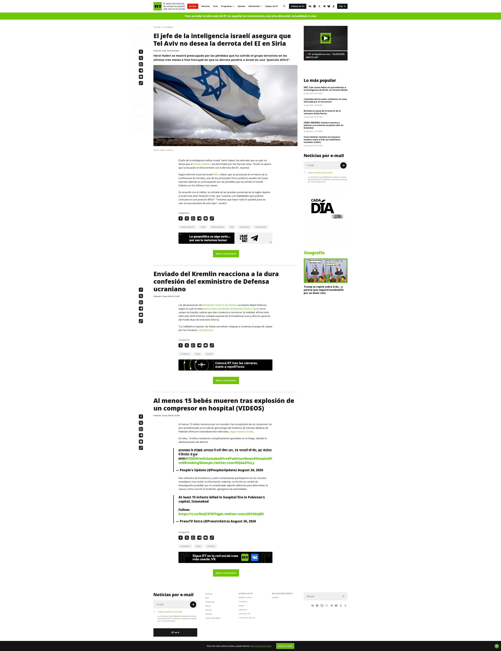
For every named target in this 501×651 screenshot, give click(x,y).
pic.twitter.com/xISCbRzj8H (241, 514)
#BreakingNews (195, 462)
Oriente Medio (217, 227)
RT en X (175, 632)
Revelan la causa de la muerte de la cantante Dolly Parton (322, 112)
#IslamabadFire (215, 458)
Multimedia (254, 6)
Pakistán (211, 546)
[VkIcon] (310, 6)
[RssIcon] (345, 605)
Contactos (243, 601)
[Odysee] (322, 605)
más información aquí (261, 646)
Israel (203, 227)
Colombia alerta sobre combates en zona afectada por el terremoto (325, 100)
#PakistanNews (241, 458)
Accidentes (185, 546)
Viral (215, 6)
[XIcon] (319, 6)
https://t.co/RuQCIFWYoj (198, 514)
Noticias (206, 6)
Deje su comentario (226, 253)
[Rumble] (315, 6)
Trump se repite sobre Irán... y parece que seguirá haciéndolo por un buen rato (324, 290)
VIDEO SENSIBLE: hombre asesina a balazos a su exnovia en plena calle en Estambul (323, 125)
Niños (198, 546)
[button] (325, 38)
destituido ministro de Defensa (220, 305)
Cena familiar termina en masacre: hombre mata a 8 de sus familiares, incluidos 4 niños (322, 139)
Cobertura (243, 609)
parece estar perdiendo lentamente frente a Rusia (231, 308)
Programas (226, 6)
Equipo (241, 605)
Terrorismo (244, 227)
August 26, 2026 (250, 470)
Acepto (320, 172)
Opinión (241, 6)
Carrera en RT (244, 613)
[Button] (284, 6)
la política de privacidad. (323, 172)
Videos (208, 606)
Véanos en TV (297, 6)
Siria (232, 227)
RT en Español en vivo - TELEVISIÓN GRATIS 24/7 (325, 56)
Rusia (197, 354)
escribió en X (206, 330)
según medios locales (242, 431)
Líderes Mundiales (212, 618)
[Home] (157, 6)
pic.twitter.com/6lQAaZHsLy (231, 462)
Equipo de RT (271, 6)
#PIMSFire (193, 458)
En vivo (192, 6)
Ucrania (209, 354)
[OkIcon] (333, 6)
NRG (215, 174)
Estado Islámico (202, 164)
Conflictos (185, 354)
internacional (260, 227)
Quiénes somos (245, 597)
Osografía (314, 252)
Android (275, 597)
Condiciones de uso (247, 617)
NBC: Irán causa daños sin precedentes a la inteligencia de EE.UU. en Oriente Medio (326, 89)
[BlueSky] (329, 6)
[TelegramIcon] (324, 6)
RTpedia (208, 614)
